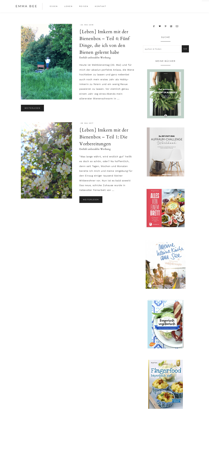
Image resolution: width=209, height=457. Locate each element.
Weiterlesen (32, 108)
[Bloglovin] (159, 26)
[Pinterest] (165, 26)
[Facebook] (154, 26)
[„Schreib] (177, 26)
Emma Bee (26, 6)
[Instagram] (171, 26)
